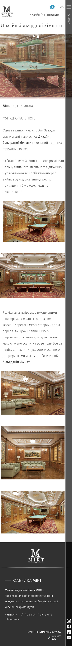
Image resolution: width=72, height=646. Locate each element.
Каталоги (13, 619)
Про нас (30, 614)
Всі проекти (51, 15)
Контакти (11, 614)
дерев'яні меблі (26, 325)
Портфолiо (45, 614)
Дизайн (35, 15)
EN (62, 6)
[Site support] (54, 638)
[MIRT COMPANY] (7, 11)
